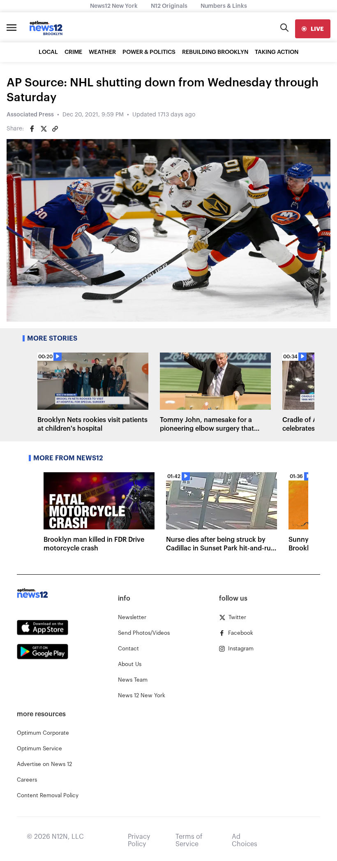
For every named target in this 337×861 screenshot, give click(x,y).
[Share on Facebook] (32, 128)
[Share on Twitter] (43, 128)
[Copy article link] (55, 128)
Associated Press (30, 115)
